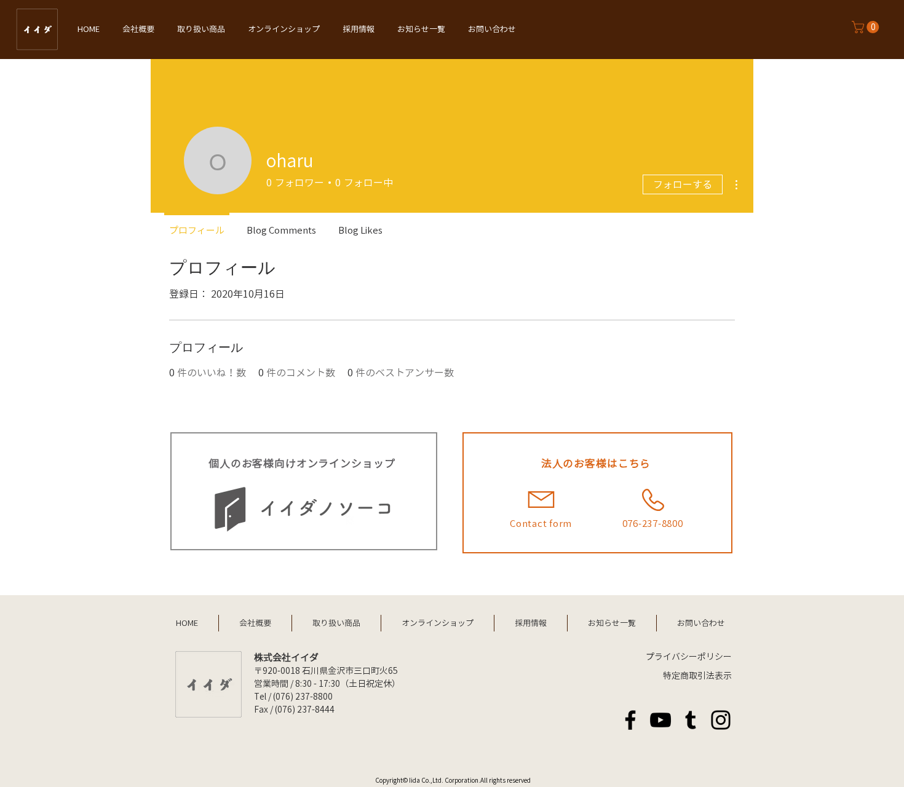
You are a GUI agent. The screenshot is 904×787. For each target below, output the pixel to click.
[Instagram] (721, 720)
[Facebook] (630, 720)
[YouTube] (660, 720)
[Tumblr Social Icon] (691, 720)
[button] (867, 27)
